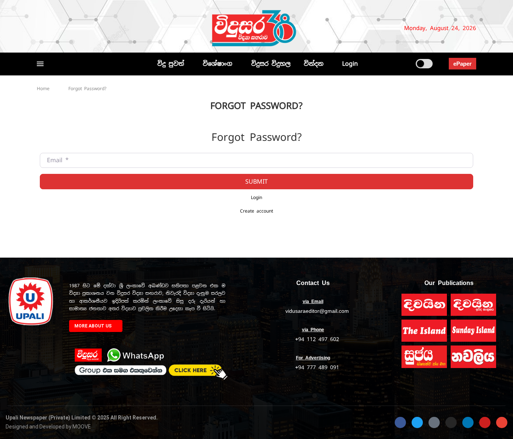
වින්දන (313, 64)
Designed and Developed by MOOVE (48, 427)
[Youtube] (86, 28)
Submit (256, 182)
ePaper (462, 63)
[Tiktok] (434, 422)
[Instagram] (65, 28)
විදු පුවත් (170, 64)
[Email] (96, 28)
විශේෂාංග (217, 64)
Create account (256, 211)
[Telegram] (108, 28)
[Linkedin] (77, 28)
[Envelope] (501, 422)
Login (350, 64)
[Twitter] (52, 28)
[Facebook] (40, 28)
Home (43, 89)
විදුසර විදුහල (271, 64)
